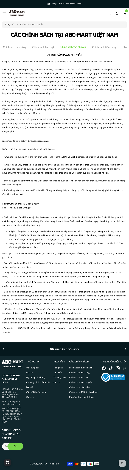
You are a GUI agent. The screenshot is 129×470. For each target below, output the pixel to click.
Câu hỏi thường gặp (36, 392)
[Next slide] (125, 349)
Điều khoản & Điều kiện (81, 368)
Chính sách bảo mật (43, 47)
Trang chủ (9, 25)
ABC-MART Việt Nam (48, 464)
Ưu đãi (56, 382)
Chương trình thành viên (38, 382)
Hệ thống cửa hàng (35, 378)
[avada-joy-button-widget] (7, 462)
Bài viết (29, 387)
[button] (4, 12)
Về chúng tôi (32, 368)
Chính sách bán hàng (14, 47)
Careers (30, 397)
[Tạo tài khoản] (117, 13)
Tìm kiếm (57, 373)
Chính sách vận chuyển (73, 47)
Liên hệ (29, 373)
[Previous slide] (3, 349)
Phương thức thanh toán (81, 397)
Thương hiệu (59, 378)
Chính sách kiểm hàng (104, 47)
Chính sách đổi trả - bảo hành (83, 392)
